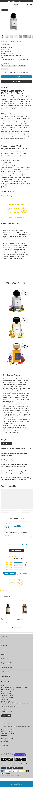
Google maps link (6, 715)
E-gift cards (4, 636)
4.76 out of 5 (20, 557)
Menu (2, 5)
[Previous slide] (1, 536)
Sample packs (5, 671)
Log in (3, 767)
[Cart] (30, 5)
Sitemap (25, 765)
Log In (3, 641)
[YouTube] (13, 754)
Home (2, 44)
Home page (4, 658)
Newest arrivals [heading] (8, 596)
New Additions (5, 676)
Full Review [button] (7, 545)
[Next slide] (32, 536)
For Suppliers (20, 765)
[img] (8, 524)
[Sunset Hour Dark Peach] (25, 608)
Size (5, 63)
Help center (6, 443)
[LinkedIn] (10, 754)
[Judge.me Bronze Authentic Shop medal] (16, 210)
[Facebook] (6, 754)
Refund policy (19, 763)
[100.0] (20, 582)
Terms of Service (11, 763)
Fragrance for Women (7, 667)
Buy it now (16, 81)
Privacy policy (4, 765)
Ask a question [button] (23, 573)
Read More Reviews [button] (17, 550)
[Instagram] (4, 754)
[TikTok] (2, 754)
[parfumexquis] (16, 5)
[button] (5, 41)
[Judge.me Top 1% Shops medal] (24, 210)
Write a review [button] (9, 573)
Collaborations (4, 763)
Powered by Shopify (5, 775)
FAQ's (2, 649)
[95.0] (12, 582)
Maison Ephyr (26, 726)
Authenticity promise (12, 765)
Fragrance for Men (6, 663)
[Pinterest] (8, 754)
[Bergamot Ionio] (8, 608)
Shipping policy (25, 763)
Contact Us (4, 645)
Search (3, 654)
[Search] (26, 5)
